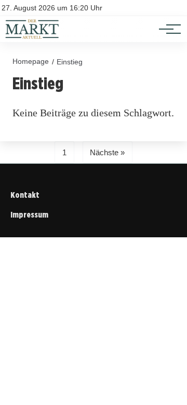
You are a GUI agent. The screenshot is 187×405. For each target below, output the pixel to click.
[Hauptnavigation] (166, 29)
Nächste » (107, 152)
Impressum (29, 215)
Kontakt (24, 195)
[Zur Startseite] (32, 36)
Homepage (30, 61)
